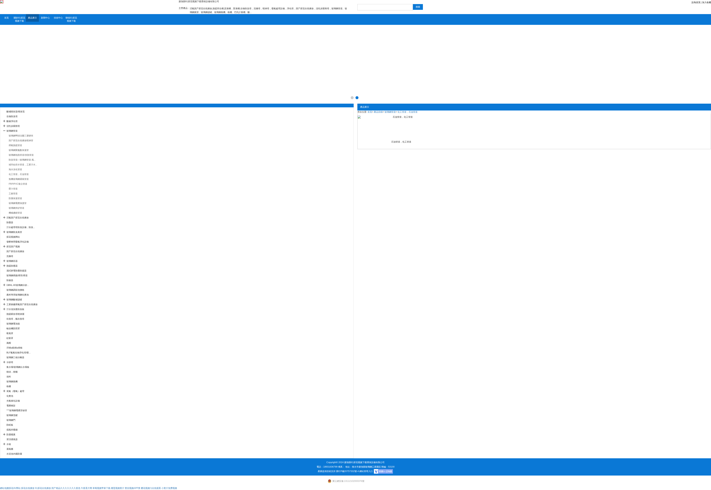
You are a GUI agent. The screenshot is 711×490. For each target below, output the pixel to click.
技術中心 (58, 18)
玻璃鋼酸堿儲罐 (14, 299)
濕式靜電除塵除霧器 (16, 270)
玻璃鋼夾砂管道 (16, 208)
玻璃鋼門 (10, 420)
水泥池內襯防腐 (14, 454)
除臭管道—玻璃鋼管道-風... (22, 160)
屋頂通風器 (12, 439)
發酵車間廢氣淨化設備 (17, 241)
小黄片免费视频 (169, 488)
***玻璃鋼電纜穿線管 (16, 410)
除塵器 (9, 222)
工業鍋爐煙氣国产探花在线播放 (22, 304)
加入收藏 (706, 2)
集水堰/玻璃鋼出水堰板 (17, 367)
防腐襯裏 (10, 434)
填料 (8, 376)
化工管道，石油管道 (19, 174)
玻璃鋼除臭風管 (14, 232)
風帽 (8, 343)
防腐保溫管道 (15, 198)
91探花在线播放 (43, 488)
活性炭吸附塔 (13, 126)
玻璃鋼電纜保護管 (17, 203)
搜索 (418, 7)
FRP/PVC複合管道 (18, 184)
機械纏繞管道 (15, 213)
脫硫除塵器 (12, 266)
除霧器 (9, 280)
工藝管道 (13, 193)
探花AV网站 (15, 488)
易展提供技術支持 (327, 471)
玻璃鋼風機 (12, 381)
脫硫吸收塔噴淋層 (15, 314)
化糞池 (9, 396)
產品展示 (32, 18)
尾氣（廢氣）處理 (15, 391)
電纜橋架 (10, 405)
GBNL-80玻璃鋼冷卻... (17, 285)
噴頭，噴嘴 (12, 372)
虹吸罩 (9, 338)
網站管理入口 (366, 471)
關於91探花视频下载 (19, 19)
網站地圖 (4, 488)
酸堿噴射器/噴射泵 (15, 111)
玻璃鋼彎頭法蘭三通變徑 (21, 135)
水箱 (8, 444)
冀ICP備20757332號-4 (347, 471)
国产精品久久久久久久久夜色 (65, 488)
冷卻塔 (9, 362)
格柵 (8, 386)
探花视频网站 (13, 237)
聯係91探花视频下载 (71, 19)
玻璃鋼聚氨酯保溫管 (19, 150)
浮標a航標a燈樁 (14, 348)
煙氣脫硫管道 (15, 145)
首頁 (6, 18)
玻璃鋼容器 (12, 261)
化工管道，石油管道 (408, 112)
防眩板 (9, 425)
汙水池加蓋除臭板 (15, 309)
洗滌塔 (9, 256)
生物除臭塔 (12, 116)
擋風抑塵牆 (12, 429)
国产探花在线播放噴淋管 (21, 140)
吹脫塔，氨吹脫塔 (15, 319)
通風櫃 (9, 449)
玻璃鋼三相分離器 (15, 357)
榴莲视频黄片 (117, 488)
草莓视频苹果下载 (101, 488)
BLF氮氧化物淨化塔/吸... (18, 352)
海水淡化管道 (15, 169)
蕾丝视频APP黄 (132, 488)
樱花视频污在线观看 (151, 488)
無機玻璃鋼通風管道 (19, 179)
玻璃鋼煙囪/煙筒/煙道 (17, 275)
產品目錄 (378, 112)
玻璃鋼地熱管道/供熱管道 (21, 155)
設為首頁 (696, 2)
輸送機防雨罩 (13, 328)
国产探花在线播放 (15, 251)
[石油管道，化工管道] (401, 127)
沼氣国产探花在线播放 (17, 217)
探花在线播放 (27, 488)
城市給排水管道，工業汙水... (23, 164)
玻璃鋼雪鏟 (12, 415)
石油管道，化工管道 (401, 142)
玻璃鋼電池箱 (13, 323)
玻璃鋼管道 (12, 131)
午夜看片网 (86, 488)
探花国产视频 (13, 246)
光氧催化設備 (13, 401)
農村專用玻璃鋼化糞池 (17, 294)
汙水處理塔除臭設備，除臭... (20, 227)
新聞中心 (45, 18)
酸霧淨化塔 (12, 121)
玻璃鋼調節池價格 (15, 290)
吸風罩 (9, 333)
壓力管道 (13, 188)
